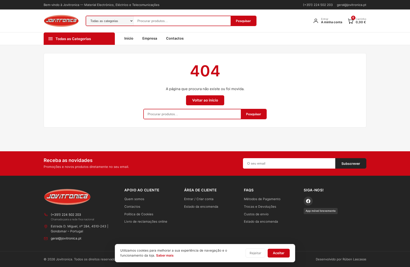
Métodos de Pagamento (262, 199)
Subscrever (350, 163)
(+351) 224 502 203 (318, 5)
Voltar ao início (205, 100)
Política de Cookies (138, 214)
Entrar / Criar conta (199, 199)
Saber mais (164, 255)
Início (128, 38)
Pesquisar (243, 21)
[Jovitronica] (67, 197)
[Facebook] (308, 201)
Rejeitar (255, 253)
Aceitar (278, 253)
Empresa (149, 38)
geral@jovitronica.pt (351, 5)
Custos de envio (256, 214)
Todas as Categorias (73, 39)
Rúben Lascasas (354, 259)
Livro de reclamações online (145, 221)
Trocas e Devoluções (260, 206)
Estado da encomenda (201, 206)
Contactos (175, 38)
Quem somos (134, 199)
